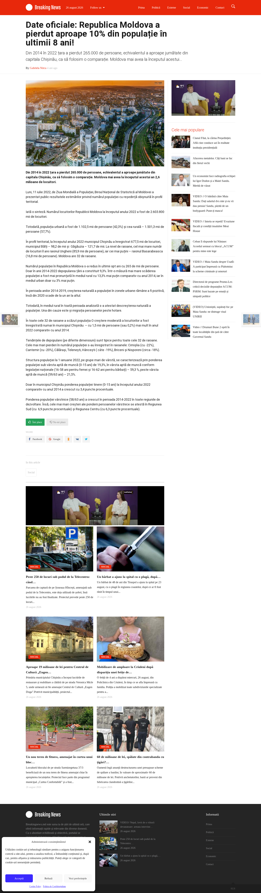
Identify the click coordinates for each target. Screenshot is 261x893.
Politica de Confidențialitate (54, 886)
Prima (141, 7)
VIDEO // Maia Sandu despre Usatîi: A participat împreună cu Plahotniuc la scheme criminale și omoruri (213, 266)
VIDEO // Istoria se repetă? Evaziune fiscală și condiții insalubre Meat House (214, 226)
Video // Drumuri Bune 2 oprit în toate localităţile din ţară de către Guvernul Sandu (211, 332)
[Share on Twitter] (86, 439)
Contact (220, 7)
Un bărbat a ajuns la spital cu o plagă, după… (129, 577)
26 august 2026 (74, 7)
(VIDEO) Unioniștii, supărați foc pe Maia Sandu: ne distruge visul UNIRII (213, 311)
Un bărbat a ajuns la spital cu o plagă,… (140, 855)
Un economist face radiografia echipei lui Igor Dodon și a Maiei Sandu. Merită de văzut (214, 181)
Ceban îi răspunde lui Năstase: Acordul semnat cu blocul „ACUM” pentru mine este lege (213, 246)
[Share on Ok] (68, 439)
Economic (202, 7)
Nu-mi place (59, 422)
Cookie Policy (35, 886)
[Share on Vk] (77, 439)
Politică (156, 7)
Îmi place (37, 422)
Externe (171, 7)
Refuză (48, 878)
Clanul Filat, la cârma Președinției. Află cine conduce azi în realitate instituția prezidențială (212, 143)
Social (186, 7)
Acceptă (19, 878)
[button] (90, 842)
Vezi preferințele (78, 878)
